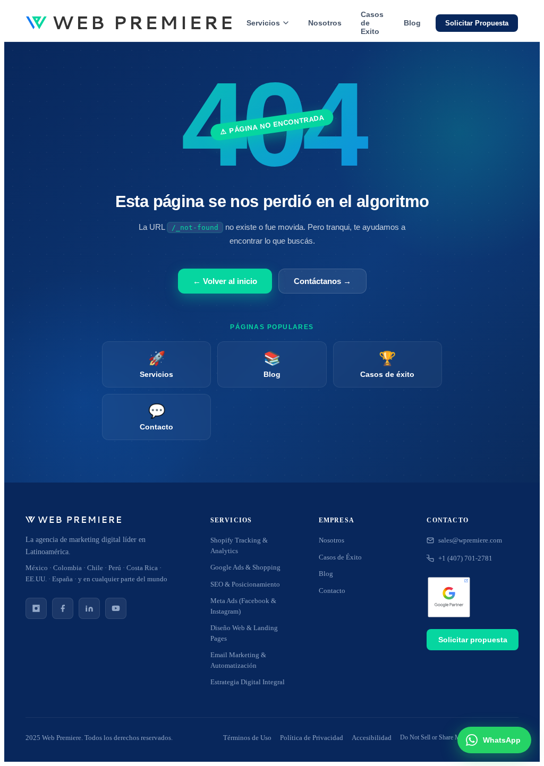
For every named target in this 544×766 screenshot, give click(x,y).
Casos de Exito (372, 23)
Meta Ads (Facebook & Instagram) (243, 606)
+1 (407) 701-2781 (465, 558)
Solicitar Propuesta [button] (476, 23)
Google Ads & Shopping (245, 567)
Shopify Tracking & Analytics (239, 545)
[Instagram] (36, 608)
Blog (412, 23)
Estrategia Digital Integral (247, 682)
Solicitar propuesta (472, 639)
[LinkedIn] (89, 608)
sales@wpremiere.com (470, 540)
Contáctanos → (322, 281)
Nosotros (325, 23)
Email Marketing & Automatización (238, 660)
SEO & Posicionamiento (245, 584)
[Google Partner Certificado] (449, 598)
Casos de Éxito (340, 557)
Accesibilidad (372, 738)
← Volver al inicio (225, 281)
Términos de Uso (247, 738)
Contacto (332, 591)
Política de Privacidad (311, 738)
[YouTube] (115, 608)
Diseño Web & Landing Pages (244, 633)
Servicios (263, 23)
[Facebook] (62, 608)
